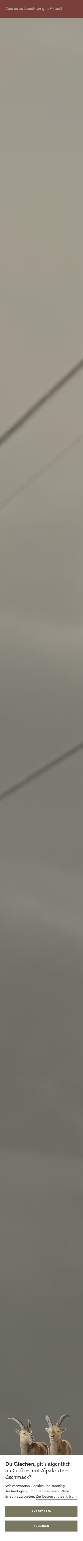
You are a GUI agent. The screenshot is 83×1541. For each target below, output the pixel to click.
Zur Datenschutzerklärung (56, 1496)
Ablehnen (41, 1526)
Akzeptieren (41, 1511)
